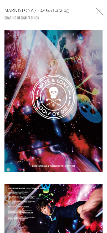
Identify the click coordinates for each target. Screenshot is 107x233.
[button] (99, 220)
